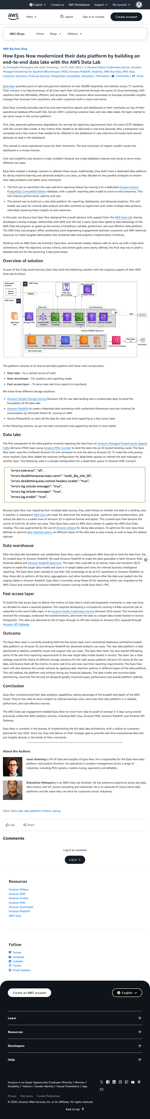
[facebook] (107, 1082)
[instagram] (120, 1082)
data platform (32, 810)
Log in (73, 859)
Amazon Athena (66, 527)
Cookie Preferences (48, 1096)
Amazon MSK (17, 902)
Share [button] (139, 76)
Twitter (16, 952)
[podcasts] (139, 1082)
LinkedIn (17, 961)
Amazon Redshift (17, 408)
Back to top (73, 1109)
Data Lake (17, 810)
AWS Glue (40, 514)
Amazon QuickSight (21, 906)
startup (56, 810)
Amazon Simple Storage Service (26, 398)
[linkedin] (114, 1082)
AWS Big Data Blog (15, 48)
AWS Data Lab (123, 217)
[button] (126, 16)
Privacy (12, 1096)
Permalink (102, 76)
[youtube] (132, 1082)
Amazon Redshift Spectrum (45, 562)
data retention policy (39, 532)
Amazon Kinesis (18, 898)
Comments (122, 76)
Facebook (18, 957)
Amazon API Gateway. (16, 624)
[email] (101, 1090)
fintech (46, 810)
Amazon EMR (17, 893)
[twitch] (126, 1082)
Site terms (26, 1096)
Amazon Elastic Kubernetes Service (73, 611)
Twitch (16, 965)
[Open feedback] (145, 559)
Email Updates (21, 970)
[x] (101, 1082)
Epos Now (9, 86)
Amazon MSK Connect (57, 447)
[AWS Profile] (139, 5)
